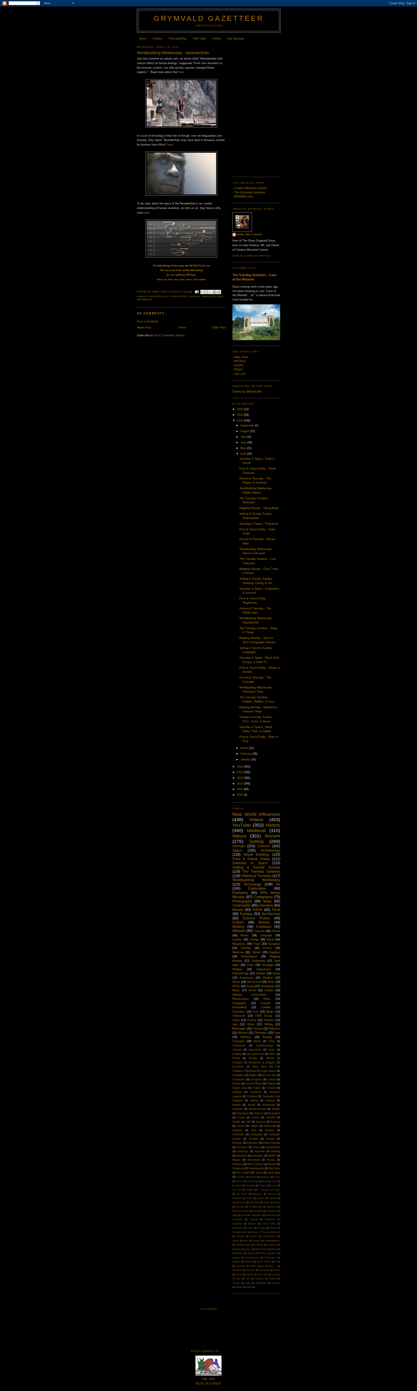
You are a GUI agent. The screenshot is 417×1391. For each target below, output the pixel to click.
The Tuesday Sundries (261, 871)
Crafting (237, 1054)
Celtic (271, 1049)
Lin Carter (242, 1194)
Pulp (278, 1261)
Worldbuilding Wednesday (168, 265)
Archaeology (270, 850)
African (270, 1058)
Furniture (242, 1147)
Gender (240, 1236)
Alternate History (240, 1211)
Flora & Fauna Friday (251, 859)
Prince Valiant (264, 1261)
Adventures (263, 969)
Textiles (272, 1278)
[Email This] (202, 292)
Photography (242, 901)
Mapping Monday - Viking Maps (259, 508)
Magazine (257, 1194)
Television (238, 1015)
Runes (272, 1164)
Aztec (258, 1215)
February (246, 753)
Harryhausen (269, 1236)
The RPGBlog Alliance (209, 1381)
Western (240, 1206)
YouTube (241, 824)
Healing (275, 1151)
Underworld (258, 960)
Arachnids (238, 1134)
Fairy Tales (259, 1066)
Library (272, 1079)
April (243, 453)
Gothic (253, 1236)
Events (251, 1020)
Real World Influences (256, 814)
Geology (246, 948)
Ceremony (237, 1219)
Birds (271, 981)
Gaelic (244, 1232)
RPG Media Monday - (263, 1266)
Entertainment (270, 1181)
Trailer (257, 1087)
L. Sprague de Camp (269, 1190)
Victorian (275, 1283)
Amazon (270, 1130)
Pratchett (237, 1198)
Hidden (263, 1185)
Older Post (219, 327)
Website (238, 931)
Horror (236, 981)
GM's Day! (199, 38)
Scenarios (264, 1270)
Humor (276, 931)
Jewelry (237, 1049)
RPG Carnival (255, 1164)
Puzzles (241, 1266)
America (258, 1113)
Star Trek (262, 1274)
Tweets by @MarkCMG (247, 391)
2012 (240, 783)
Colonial (254, 1219)
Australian (247, 1215)
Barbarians (271, 1215)
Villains (239, 1287)
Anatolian (258, 1211)
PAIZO (238, 369)
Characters (238, 1079)
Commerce (238, 1045)
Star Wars (274, 1168)
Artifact (269, 990)
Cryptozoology (264, 1045)
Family (273, 1228)
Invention (257, 1155)
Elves (250, 1228)
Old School (254, 981)
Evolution (237, 1185)
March (244, 748)
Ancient (272, 835)
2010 (240, 794)
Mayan (236, 1159)
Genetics (250, 1185)
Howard (270, 1100)
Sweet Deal (239, 1087)
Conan (256, 1117)
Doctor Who (269, 1223)
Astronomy (246, 977)
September (247, 425)
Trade (267, 1202)
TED (247, 1278)
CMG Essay (264, 1015)
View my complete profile (251, 256)
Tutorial (271, 1087)
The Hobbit (243, 1172)
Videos (256, 819)
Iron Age (236, 1190)
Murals (271, 1159)
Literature (265, 905)
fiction (276, 973)
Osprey (236, 1257)
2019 (240, 414)
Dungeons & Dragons (261, 1062)
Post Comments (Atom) (169, 335)
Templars (259, 1278)
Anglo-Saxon (268, 1070)
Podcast (275, 1121)
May (243, 448)
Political (248, 1261)
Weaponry (238, 943)
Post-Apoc (243, 1113)
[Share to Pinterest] (219, 292)
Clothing (252, 1096)
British (257, 1041)
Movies (237, 910)
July (243, 436)
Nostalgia (268, 965)
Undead (237, 1092)
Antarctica (272, 1211)
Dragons (237, 1062)
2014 (240, 772)
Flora (250, 965)
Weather (268, 977)
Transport (238, 1041)
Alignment (272, 1206)
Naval (270, 939)
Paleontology (159, 296)
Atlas (234, 1215)
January (245, 759)
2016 (240, 420)
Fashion (258, 1028)
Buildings (265, 1177)
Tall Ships (255, 1202)
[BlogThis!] (206, 292)
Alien (254, 1130)
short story (274, 1172)
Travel (259, 1172)
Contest (253, 1138)
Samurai (251, 1270)
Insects (267, 948)
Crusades (237, 1223)
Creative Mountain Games (250, 188)
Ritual (252, 1070)
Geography (239, 1003)
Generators (268, 986)
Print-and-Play (178, 38)
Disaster (252, 1223)
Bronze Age (269, 1075)
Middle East (261, 1249)
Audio (253, 1177)
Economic (238, 1066)
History (273, 824)
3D (250, 1206)
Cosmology (252, 1181)
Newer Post (144, 327)
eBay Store (241, 357)
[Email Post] (196, 291)
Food (256, 943)
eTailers (157, 38)
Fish (255, 1011)
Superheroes (238, 1202)
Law (234, 1024)
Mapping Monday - (241, 1249)
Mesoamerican (255, 1054)
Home (142, 38)
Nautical (272, 1194)
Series (277, 1270)
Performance (252, 1257)
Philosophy (270, 1257)
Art (278, 884)
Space (237, 850)
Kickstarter (269, 1104)
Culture (238, 922)
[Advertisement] (256, 107)
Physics (236, 1261)
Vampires (255, 1092)
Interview (272, 1244)
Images (256, 1240)
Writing (268, 1024)
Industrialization (272, 1240)
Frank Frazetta (271, 1142)
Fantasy (246, 914)
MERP (272, 1155)
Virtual (277, 1202)
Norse (251, 1024)
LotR (248, 1121)
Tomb (276, 910)
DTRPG (239, 365)
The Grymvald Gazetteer (249, 192)
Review (261, 1198)
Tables (254, 1125)
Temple (253, 1058)
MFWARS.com (243, 196)
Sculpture (238, 1168)
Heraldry (242, 1155)
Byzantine (274, 1113)
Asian (250, 986)
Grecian (265, 1003)
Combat (266, 1007)
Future (256, 1147)
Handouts (242, 1151)
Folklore (269, 1020)
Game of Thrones (261, 1232)
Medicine (238, 952)
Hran (245, 1240)
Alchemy (241, 1177)
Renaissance (240, 998)
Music (236, 990)
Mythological (249, 956)
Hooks (235, 1240)
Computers (270, 1219)
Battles (253, 1075)
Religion (237, 969)
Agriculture (254, 1049)
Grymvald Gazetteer (209, 18)
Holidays (245, 1037)
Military (276, 1108)
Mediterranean (257, 1108)
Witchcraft (270, 1125)
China (277, 1177)
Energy (261, 1228)
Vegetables (261, 1283)
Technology (252, 884)
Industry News (243, 1244)
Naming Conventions (249, 994)
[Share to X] (210, 292)
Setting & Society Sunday (256, 867)
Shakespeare (256, 1168)
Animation (238, 1075)
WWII (249, 1287)
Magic (270, 1011)
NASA (258, 910)
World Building (256, 854)
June (243, 442)
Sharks (273, 1198)
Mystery (238, 926)
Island (251, 1104)
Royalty (267, 1037)
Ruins (266, 998)
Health (236, 1121)
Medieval (256, 830)
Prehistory (179, 296)
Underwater (241, 905)
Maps (267, 901)
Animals (238, 846)
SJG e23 (239, 374)
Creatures (263, 926)
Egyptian (274, 952)
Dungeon (256, 1079)
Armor (252, 990)
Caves (241, 1117)
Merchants (254, 1159)
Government (273, 1147)
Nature (239, 835)
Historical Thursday (256, 876)
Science (194, 296)
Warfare (261, 973)
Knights (249, 1190)
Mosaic (251, 1253)
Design (270, 1138)
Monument (237, 1253)
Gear (277, 1032)
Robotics (274, 1028)
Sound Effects (254, 1083)
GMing (254, 1100)
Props (249, 1198)
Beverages (239, 1028)
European (274, 943)
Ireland (236, 1104)
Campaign (256, 1134)
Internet (259, 1244)
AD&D (259, 1206)
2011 (240, 789)
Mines (274, 1249)
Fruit (234, 1232)
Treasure (259, 931)
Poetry (236, 1058)
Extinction (252, 1142)
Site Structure (235, 38)
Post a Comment (147, 321)
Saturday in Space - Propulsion (258, 523)
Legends (237, 1108)
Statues (271, 1083)
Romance (237, 1270)
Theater (236, 1283)
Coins (236, 1020)
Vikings (254, 939)
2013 (240, 777)
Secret (241, 1125)
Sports (250, 1274)
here (181, 72)
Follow (217, 38)
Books (244, 935)
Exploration (257, 888)
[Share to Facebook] (215, 292)
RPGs (236, 986)
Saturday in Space (250, 863)
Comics (239, 1181)
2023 (240, 409)
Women (243, 1032)
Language (266, 935)
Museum (261, 1121)
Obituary (237, 1164)
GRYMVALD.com (199, 265)
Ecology (237, 1142)
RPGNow (240, 361)
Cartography (263, 897)
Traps (248, 1283)
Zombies (237, 1130)
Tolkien (256, 952)
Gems (277, 1232)
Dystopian (237, 1228)
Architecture (271, 914)
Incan (274, 1185)
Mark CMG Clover (249, 234)
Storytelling (239, 1007)
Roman (264, 922)
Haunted (260, 1151)
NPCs (272, 1054)
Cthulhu (270, 1117)
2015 (240, 766)
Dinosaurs (261, 1032)
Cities (271, 1041)
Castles (237, 939)
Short (239, 1274)
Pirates (236, 1083)
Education (238, 1011)
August (245, 431)
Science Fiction (256, 918)
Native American (268, 1253)
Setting (256, 841)
